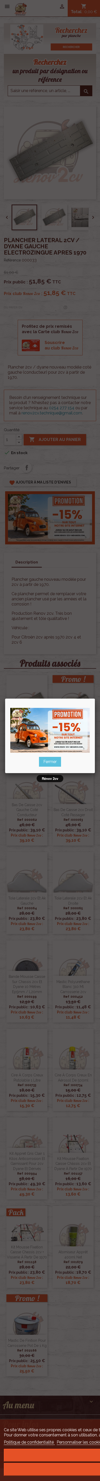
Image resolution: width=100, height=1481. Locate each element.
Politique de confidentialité (29, 1442)
